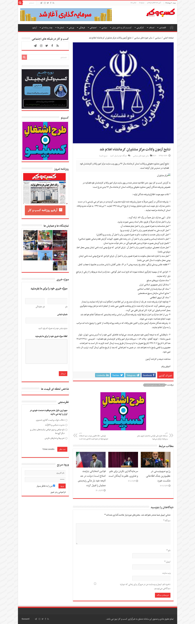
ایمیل (167, 562)
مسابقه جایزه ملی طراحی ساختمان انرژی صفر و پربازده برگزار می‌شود (152, 436)
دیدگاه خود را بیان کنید (118, 156)
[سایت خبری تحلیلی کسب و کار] (160, 12)
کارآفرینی (140, 28)
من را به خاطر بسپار (45, 486)
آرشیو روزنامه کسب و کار (42, 210)
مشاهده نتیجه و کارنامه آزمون (157, 359)
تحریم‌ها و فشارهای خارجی (55, 438)
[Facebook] (51, 3)
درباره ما (141, 2)
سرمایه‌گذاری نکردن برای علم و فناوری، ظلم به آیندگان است (123, 473)
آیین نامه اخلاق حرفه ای (154, 2)
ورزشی (71, 28)
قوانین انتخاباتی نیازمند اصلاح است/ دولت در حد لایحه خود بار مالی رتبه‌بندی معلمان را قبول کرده (92, 478)
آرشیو (34, 28)
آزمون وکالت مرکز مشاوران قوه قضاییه (154, 385)
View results (48, 449)
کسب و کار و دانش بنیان (122, 28)
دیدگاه (166, 521)
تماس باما (133, 2)
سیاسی (104, 28)
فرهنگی (82, 28)
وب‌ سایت (166, 573)
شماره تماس (62, 314)
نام (168, 550)
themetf (25, 619)
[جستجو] (20, 2)
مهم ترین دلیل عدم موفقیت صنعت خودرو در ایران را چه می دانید (48, 412)
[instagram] (45, 3)
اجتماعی (93, 28)
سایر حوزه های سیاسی (143, 38)
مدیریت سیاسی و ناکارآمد (55, 425)
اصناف (151, 28)
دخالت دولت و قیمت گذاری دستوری (50, 420)
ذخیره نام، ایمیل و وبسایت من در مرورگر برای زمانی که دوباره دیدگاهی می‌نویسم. (145, 586)
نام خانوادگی (40, 306)
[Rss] (53, 3)
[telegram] (41, 3)
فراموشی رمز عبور (58, 492)
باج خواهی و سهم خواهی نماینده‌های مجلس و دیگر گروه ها (47, 431)
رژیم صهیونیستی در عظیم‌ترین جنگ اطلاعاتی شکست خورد (158, 476)
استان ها (60, 28)
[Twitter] (48, 3)
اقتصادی (162, 28)
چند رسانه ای (47, 28)
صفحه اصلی (172, 27)
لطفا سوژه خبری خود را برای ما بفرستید (51, 336)
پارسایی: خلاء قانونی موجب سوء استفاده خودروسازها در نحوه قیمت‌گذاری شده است (93, 436)
